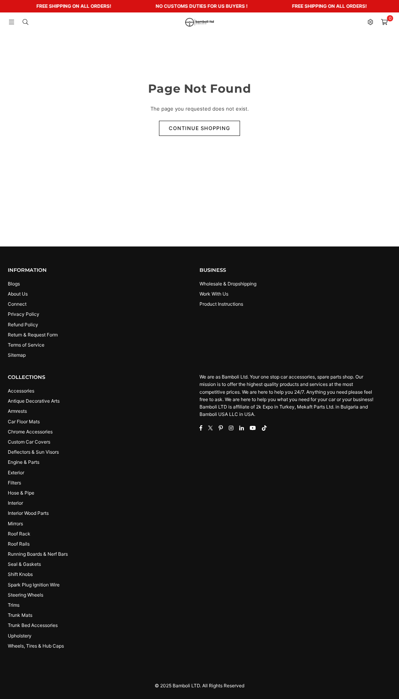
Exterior (16, 472)
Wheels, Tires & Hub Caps (36, 646)
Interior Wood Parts (28, 513)
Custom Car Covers (29, 442)
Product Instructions (221, 304)
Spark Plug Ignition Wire (34, 585)
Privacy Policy (23, 314)
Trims (13, 605)
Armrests (17, 411)
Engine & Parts (23, 462)
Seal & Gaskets (24, 564)
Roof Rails (19, 544)
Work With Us (214, 294)
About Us (18, 294)
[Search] (25, 22)
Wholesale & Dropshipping (228, 284)
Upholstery (20, 636)
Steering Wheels (25, 595)
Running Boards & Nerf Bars (38, 554)
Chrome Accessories (30, 432)
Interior (15, 503)
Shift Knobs (20, 574)
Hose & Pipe (21, 493)
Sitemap (17, 355)
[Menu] (11, 22)
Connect (17, 304)
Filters (14, 483)
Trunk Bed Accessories (33, 625)
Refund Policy (23, 324)
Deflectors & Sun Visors (33, 452)
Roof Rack (19, 534)
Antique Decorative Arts (34, 401)
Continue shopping (199, 128)
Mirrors (15, 523)
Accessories (21, 391)
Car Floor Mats (24, 421)
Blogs (14, 284)
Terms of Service (26, 345)
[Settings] (370, 22)
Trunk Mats (20, 615)
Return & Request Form (33, 335)
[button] (384, 22)
